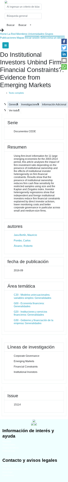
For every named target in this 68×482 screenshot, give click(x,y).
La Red (11, 34)
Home (3, 34)
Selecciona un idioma (52, 37)
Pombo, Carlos (22, 240)
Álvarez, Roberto (23, 246)
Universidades (36, 34)
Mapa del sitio (8, 466)
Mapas (20, 37)
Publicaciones (8, 37)
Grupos (49, 34)
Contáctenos (8, 475)
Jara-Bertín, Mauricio (25, 235)
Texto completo (16, 93)
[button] (64, 41)
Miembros (21, 34)
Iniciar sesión (32, 37)
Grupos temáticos (10, 448)
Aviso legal (7, 472)
